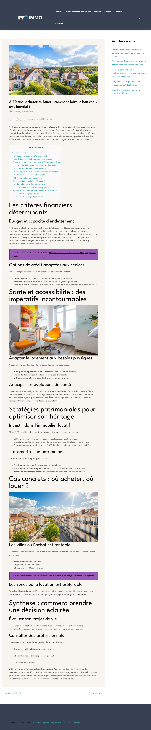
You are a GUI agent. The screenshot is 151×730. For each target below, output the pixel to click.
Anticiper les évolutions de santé (30, 169)
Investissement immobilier (78, 12)
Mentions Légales (41, 723)
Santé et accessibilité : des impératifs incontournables (35, 162)
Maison (97, 12)
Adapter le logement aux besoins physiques (35, 165)
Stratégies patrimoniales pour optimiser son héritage (34, 172)
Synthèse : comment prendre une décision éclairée (33, 191)
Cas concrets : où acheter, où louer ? (27, 181)
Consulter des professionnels (28, 197)
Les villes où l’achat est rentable (29, 184)
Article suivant (97, 693)
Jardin (119, 12)
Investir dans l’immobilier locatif (29, 175)
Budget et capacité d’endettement (30, 156)
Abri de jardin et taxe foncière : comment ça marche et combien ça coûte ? (128, 53)
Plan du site (55, 723)
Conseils (108, 12)
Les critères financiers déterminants (26, 153)
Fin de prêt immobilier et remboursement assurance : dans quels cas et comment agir (130, 73)
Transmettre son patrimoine (28, 178)
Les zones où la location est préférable (33, 188)
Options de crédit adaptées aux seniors (33, 159)
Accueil (58, 12)
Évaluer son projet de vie (26, 194)
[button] (139, 17)
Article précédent (12, 693)
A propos (76, 723)
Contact (59, 24)
